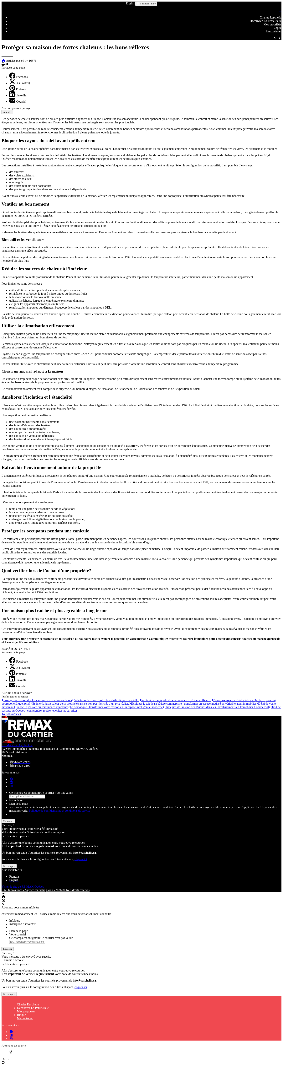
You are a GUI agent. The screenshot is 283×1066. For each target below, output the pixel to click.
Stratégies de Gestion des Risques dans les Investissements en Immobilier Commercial (217, 707)
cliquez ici (81, 859)
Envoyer (7, 948)
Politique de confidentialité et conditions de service (59, 810)
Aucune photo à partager (17, 108)
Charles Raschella (270, 17)
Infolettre (14, 920)
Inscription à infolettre (22, 924)
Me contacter (273, 31)
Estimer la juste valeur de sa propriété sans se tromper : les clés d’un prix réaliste (80, 703)
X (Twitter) (23, 83)
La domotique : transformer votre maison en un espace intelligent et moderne (116, 707)
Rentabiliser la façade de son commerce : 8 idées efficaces (176, 700)
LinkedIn (21, 95)
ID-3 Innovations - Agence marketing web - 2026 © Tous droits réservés (46, 890)
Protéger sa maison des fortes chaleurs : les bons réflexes (37, 700)
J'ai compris (9, 866)
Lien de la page (18, 803)
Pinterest (21, 89)
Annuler (7, 111)
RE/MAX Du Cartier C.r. (17, 745)
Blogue (277, 28)
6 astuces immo (147, 3)
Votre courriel (17, 934)
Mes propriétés (272, 24)
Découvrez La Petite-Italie (265, 21)
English (130, 3)
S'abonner (8, 821)
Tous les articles (11, 714)
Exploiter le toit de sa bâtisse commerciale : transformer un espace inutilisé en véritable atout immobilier (193, 703)
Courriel (21, 101)
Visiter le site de (23, 886)
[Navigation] (280, 11)
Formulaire (16, 800)
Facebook (22, 76)
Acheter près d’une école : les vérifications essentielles (106, 700)
